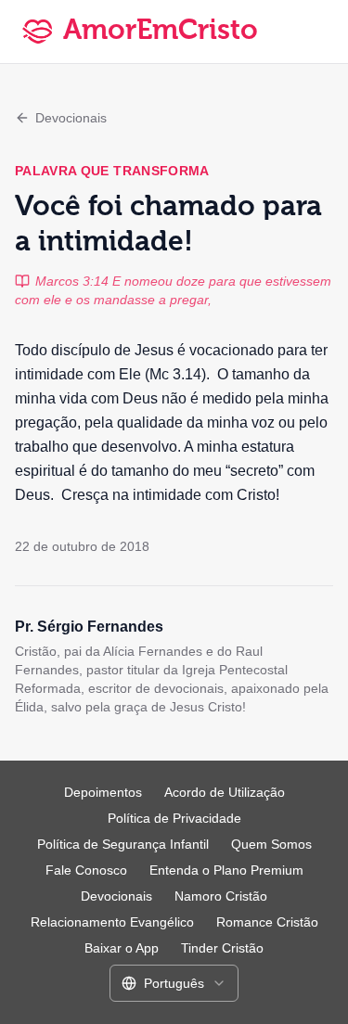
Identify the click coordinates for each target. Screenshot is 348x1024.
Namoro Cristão (220, 896)
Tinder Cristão (222, 948)
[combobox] (174, 983)
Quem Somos (271, 844)
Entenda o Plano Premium (226, 870)
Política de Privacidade (174, 818)
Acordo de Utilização (224, 792)
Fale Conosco (86, 870)
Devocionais (71, 117)
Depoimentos (103, 792)
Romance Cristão (267, 922)
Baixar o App (121, 948)
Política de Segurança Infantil (123, 844)
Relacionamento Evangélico (112, 922)
